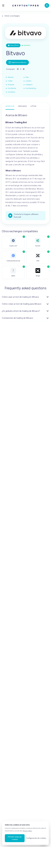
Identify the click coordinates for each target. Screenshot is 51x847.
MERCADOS (22, 106)
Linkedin (27, 81)
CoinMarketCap (30, 88)
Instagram (28, 85)
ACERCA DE (9, 106)
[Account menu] (47, 5)
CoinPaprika (11, 88)
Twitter (9, 81)
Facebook (10, 85)
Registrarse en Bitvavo (19, 62)
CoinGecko (10, 92)
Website (9, 77)
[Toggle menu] (3, 5)
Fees (26, 77)
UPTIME (33, 106)
